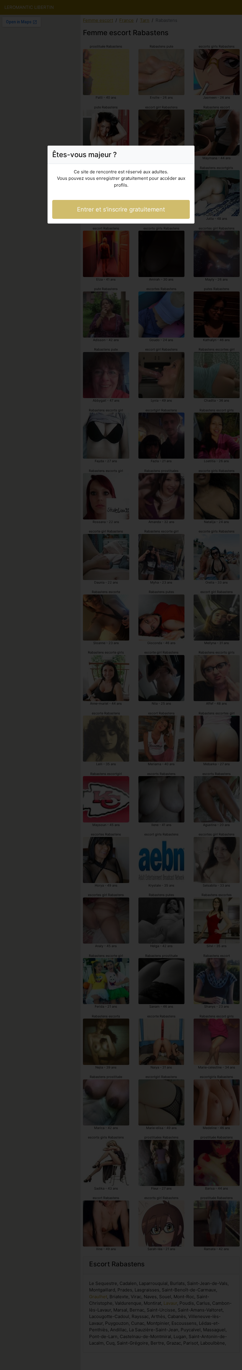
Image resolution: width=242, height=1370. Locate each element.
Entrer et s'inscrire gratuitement (121, 209)
